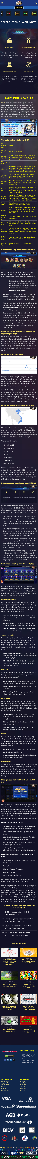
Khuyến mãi (5, 1091)
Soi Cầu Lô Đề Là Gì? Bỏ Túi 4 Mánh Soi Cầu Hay (9, 1008)
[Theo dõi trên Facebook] (5, 1060)
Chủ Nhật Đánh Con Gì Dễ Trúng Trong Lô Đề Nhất (28, 961)
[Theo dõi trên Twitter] (11, 1060)
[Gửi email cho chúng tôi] (13, 1060)
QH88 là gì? (5, 1082)
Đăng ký (23, 1082)
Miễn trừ (4, 1086)
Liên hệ (3, 1088)
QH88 (3, 103)
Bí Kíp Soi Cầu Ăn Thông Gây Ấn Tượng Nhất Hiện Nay (28, 985)
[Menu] (2, 3)
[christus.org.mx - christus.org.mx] (19, 3)
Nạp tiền (23, 1088)
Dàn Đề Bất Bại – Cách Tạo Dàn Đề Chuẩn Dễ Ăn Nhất (28, 1008)
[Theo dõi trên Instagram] (8, 1060)
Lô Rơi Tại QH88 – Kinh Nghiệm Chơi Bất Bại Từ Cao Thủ (9, 1029)
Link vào (23, 1084)
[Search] (36, 3)
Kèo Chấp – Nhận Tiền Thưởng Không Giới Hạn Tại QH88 (9, 984)
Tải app (22, 1086)
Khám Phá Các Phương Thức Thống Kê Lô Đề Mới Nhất (28, 1030)
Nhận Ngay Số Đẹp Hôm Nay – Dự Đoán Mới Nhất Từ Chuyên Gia (9, 962)
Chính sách (5, 1084)
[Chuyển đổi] (3, 912)
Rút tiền (22, 1091)
